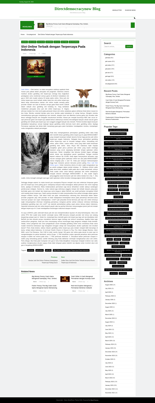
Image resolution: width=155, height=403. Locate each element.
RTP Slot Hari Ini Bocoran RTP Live (118, 205)
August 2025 (109, 307)
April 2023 (108, 374)
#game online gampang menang (118, 130)
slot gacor (124, 243)
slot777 (126, 239)
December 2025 (110, 303)
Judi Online (25, 89)
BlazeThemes (94, 400)
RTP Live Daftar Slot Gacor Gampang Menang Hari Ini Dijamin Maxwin (118, 201)
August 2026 (109, 285)
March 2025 (108, 314)
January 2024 (109, 348)
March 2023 (108, 378)
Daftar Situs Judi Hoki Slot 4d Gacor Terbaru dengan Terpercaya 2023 (118, 158)
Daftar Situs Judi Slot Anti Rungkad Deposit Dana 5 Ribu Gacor (118, 164)
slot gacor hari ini (118, 246)
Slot (109, 239)
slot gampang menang (113, 255)
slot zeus (114, 273)
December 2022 (110, 389)
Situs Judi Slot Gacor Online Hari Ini (118, 209)
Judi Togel (118, 197)
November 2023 (110, 355)
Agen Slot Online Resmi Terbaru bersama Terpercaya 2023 (118, 138)
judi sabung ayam (113, 193)
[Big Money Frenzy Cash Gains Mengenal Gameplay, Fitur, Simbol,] (41, 26)
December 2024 (110, 318)
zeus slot (123, 273)
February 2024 (109, 344)
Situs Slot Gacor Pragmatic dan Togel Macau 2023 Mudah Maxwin (118, 226)
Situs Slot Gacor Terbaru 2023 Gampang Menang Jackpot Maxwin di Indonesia (118, 231)
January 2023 (109, 385)
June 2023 (108, 366)
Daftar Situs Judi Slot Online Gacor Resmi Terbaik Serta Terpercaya (118, 169)
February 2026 (109, 296)
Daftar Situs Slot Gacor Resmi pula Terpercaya (118, 179)
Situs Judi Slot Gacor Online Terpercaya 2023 (118, 218)
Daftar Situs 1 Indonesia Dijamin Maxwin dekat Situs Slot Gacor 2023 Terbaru (118, 153)
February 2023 (109, 381)
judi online (41, 42)
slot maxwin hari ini (112, 259)
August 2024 (109, 322)
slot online (108, 80)
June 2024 (108, 329)
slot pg (112, 262)
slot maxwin (127, 255)
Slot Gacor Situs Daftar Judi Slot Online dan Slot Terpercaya (118, 251)
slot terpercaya (118, 266)
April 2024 (108, 337)
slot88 (117, 239)
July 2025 (108, 311)
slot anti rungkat (113, 243)
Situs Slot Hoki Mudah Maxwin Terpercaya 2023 (118, 235)
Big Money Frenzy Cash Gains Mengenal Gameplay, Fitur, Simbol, (67, 24)
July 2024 (108, 325)
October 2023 (109, 359)
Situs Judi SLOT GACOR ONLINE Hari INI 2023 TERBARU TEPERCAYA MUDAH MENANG (118, 213)
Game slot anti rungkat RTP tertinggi (118, 182)
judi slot (57, 42)
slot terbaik (122, 262)
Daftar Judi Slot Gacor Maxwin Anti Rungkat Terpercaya (118, 148)
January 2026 (109, 299)
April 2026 (108, 292)
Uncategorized (74, 42)
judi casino (32, 42)
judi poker (49, 42)
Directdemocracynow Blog (77, 8)
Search (129, 46)
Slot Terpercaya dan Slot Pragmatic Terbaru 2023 (118, 269)
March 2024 (108, 340)
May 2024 (108, 333)
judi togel (64, 42)
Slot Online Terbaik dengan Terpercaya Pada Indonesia (71, 250)
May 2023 (108, 370)
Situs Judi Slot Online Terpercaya (118, 221)
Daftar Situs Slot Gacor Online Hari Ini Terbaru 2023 (118, 174)
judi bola (24, 42)
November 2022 (110, 392)
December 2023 (110, 351)
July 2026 (108, 288)
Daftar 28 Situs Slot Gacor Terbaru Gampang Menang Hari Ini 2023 (118, 143)
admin (24, 53)
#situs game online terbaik (118, 133)
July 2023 (108, 363)
